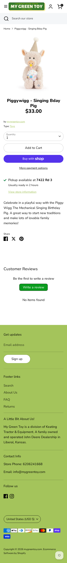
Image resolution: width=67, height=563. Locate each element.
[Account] (50, 5)
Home (7, 28)
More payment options (33, 168)
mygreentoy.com (16, 121)
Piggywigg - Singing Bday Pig (30, 28)
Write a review (33, 287)
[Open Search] (6, 18)
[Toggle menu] (4, 6)
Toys (12, 126)
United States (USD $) (20, 519)
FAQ (7, 399)
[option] (33, 63)
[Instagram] (12, 496)
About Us (10, 392)
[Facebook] (6, 496)
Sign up (17, 359)
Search (8, 385)
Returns (9, 406)
